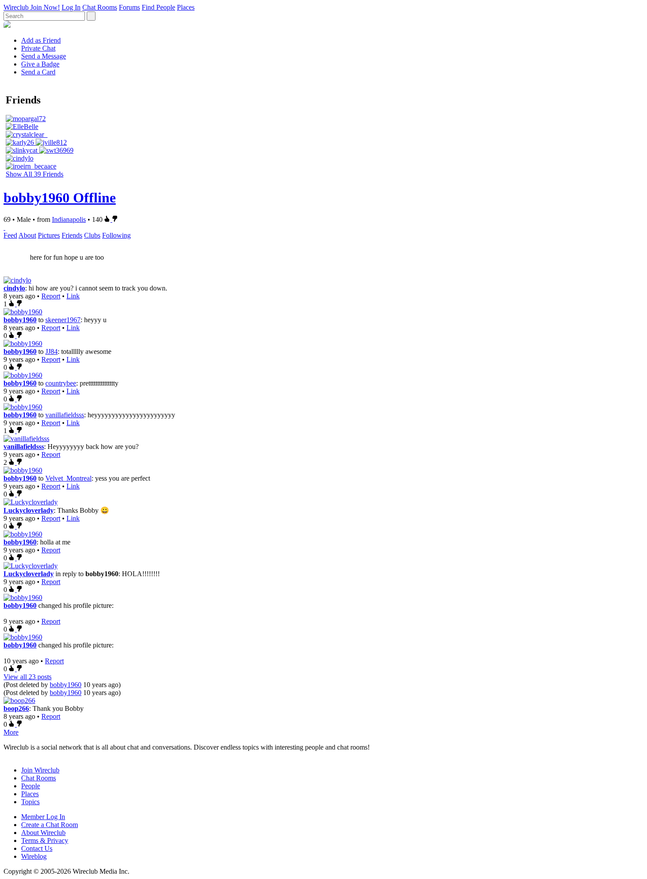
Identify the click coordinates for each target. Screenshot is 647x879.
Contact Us (36, 848)
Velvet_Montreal (68, 478)
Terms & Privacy (44, 840)
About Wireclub (43, 832)
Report (50, 296)
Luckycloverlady (29, 510)
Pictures (49, 235)
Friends (72, 235)
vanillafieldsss (64, 415)
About (27, 235)
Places (186, 7)
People (30, 786)
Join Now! (45, 7)
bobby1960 (20, 320)
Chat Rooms (99, 7)
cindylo (14, 288)
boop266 (16, 708)
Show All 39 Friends (34, 174)
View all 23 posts (27, 676)
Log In (71, 7)
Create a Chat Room (49, 824)
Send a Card (38, 72)
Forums (129, 7)
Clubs (92, 235)
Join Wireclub (40, 770)
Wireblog (34, 856)
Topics (30, 801)
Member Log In (43, 816)
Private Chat (38, 48)
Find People (158, 7)
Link (73, 296)
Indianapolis (69, 219)
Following (116, 235)
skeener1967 (63, 320)
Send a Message (43, 56)
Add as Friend (41, 40)
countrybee (60, 383)
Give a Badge (40, 64)
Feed (10, 235)
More (11, 732)
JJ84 (51, 351)
